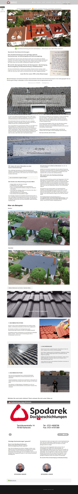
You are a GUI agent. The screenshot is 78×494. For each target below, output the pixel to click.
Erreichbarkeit (45, 489)
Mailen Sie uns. (12, 480)
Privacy (53, 489)
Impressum (49, 489)
